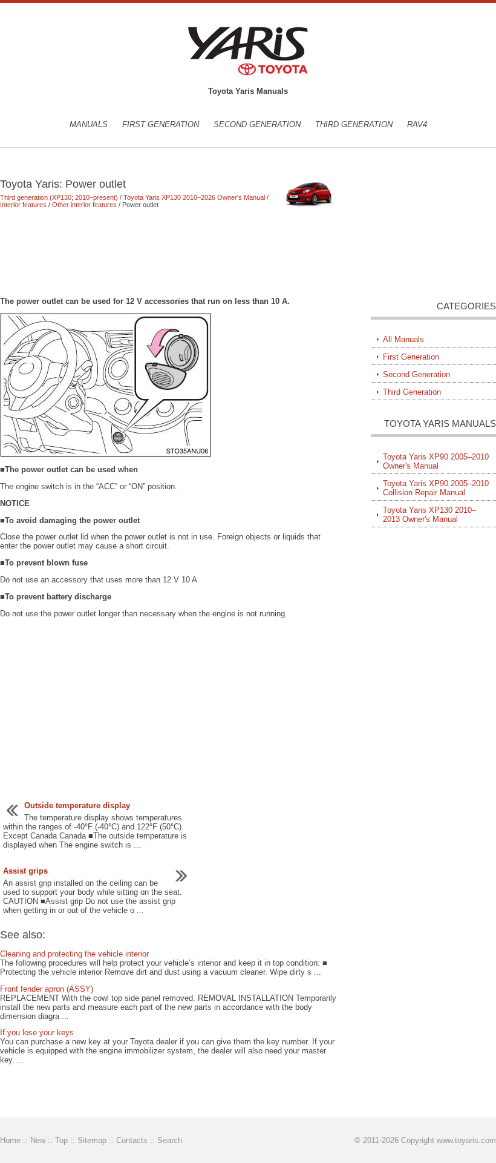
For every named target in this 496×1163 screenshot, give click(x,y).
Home (10, 1140)
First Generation (160, 124)
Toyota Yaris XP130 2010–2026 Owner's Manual (194, 197)
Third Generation (354, 124)
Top (61, 1140)
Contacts (132, 1140)
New (37, 1140)
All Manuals (403, 339)
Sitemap (91, 1140)
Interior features (23, 204)
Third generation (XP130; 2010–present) (59, 197)
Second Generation (257, 124)
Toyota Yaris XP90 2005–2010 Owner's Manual (436, 461)
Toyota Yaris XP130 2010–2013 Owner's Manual (429, 515)
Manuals (89, 124)
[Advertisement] (170, 252)
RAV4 (417, 124)
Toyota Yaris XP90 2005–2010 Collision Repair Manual (436, 488)
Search (169, 1140)
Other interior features (84, 204)
